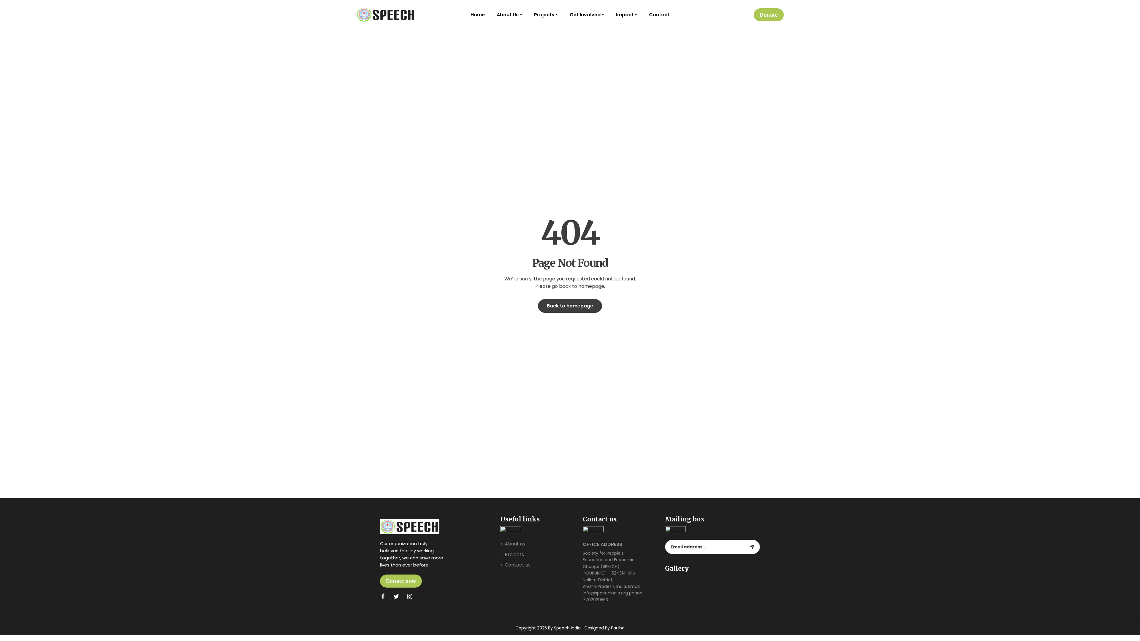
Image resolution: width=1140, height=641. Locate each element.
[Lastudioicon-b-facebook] (383, 596)
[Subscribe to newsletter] (752, 547)
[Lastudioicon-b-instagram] (410, 596)
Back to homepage (570, 305)
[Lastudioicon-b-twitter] (396, 596)
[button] (769, 14)
